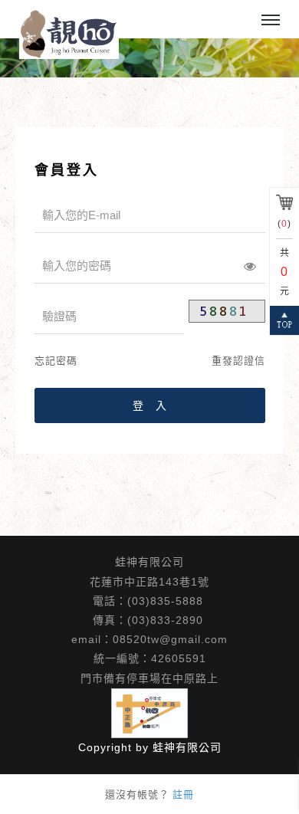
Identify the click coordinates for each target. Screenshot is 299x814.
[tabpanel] (149, 57)
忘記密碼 (55, 360)
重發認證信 (238, 360)
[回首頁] (69, 34)
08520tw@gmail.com (170, 639)
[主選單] (271, 21)
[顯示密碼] (250, 266)
